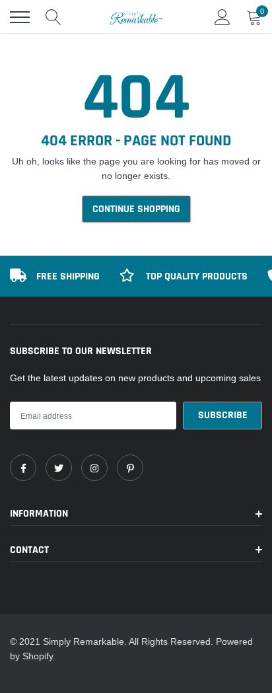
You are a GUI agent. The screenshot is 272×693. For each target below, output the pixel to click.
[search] (53, 17)
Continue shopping (136, 209)
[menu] (20, 17)
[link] (23, 468)
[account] (222, 17)
